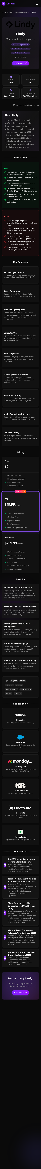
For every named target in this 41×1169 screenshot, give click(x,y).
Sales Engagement (22, 12)
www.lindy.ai (21, 57)
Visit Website (19, 63)
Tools (11, 12)
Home (4, 12)
